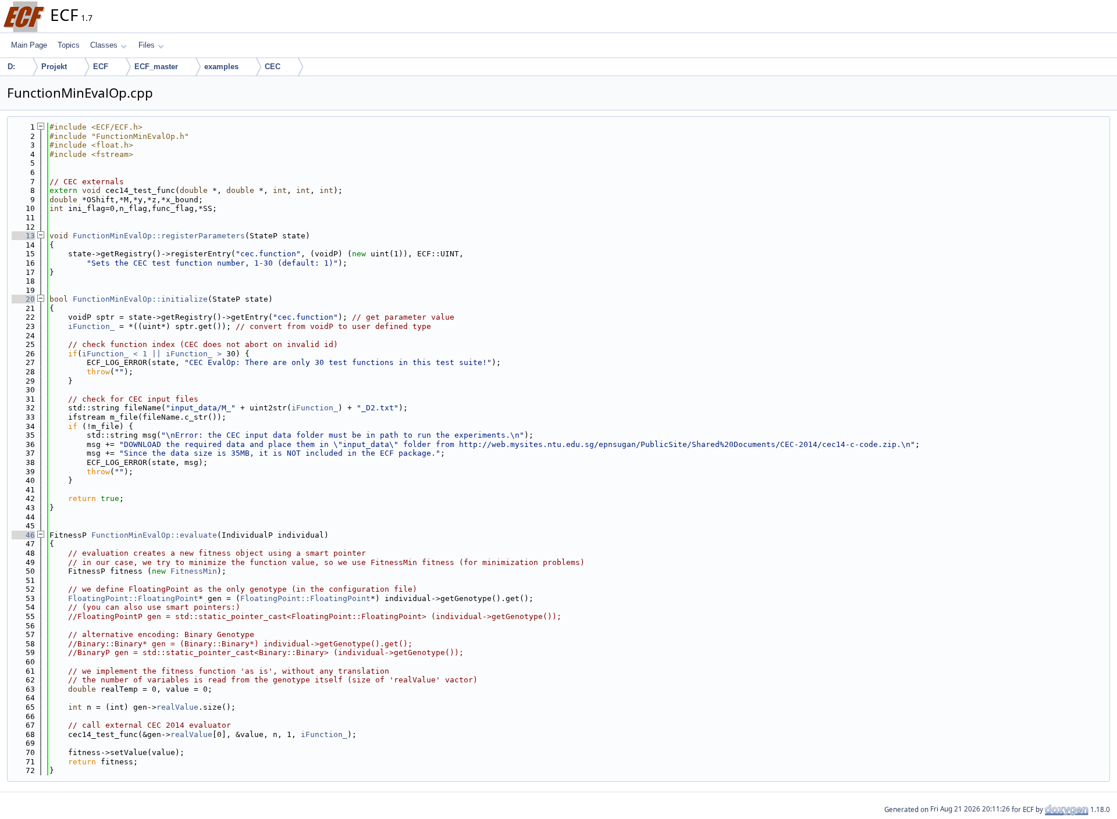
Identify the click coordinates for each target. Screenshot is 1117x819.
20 (23, 299)
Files (146, 45)
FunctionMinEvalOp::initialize (140, 299)
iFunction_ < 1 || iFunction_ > (152, 353)
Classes (104, 45)
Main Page (29, 45)
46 (23, 535)
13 (23, 235)
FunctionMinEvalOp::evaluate (154, 535)
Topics (69, 45)
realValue (177, 707)
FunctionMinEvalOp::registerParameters (159, 235)
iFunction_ (91, 326)
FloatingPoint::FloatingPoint (133, 598)
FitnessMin (193, 571)
